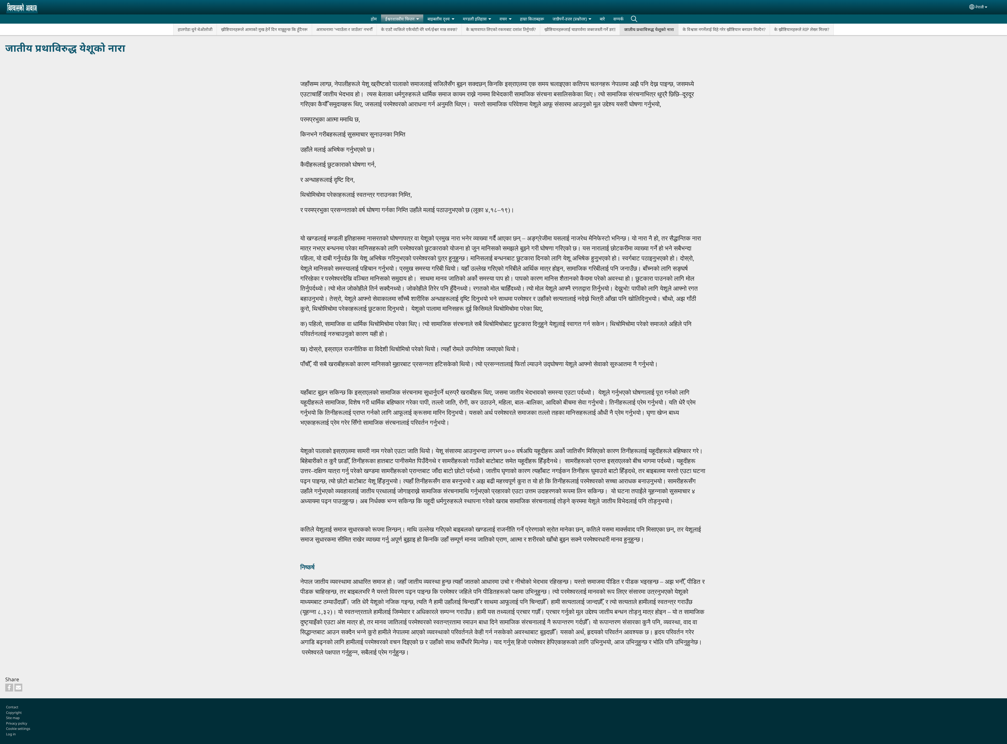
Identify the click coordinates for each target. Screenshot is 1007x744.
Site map (13, 717)
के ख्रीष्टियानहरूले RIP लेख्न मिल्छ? (801, 29)
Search (634, 18)
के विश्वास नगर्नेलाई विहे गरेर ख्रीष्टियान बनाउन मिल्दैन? (724, 29)
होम (374, 19)
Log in (11, 734)
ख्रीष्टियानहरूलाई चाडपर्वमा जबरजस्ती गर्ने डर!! (579, 29)
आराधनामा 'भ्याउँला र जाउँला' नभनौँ (344, 29)
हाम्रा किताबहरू (532, 19)
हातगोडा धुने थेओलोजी (195, 29)
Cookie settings (18, 728)
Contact (12, 707)
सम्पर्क (618, 19)
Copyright (14, 712)
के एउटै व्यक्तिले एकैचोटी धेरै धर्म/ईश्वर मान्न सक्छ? (419, 29)
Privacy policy (16, 723)
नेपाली (979, 6)
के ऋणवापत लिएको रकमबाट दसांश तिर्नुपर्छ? (501, 29)
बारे (602, 19)
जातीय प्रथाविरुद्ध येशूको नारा (649, 29)
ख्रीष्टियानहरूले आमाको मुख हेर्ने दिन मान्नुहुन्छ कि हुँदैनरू (264, 29)
